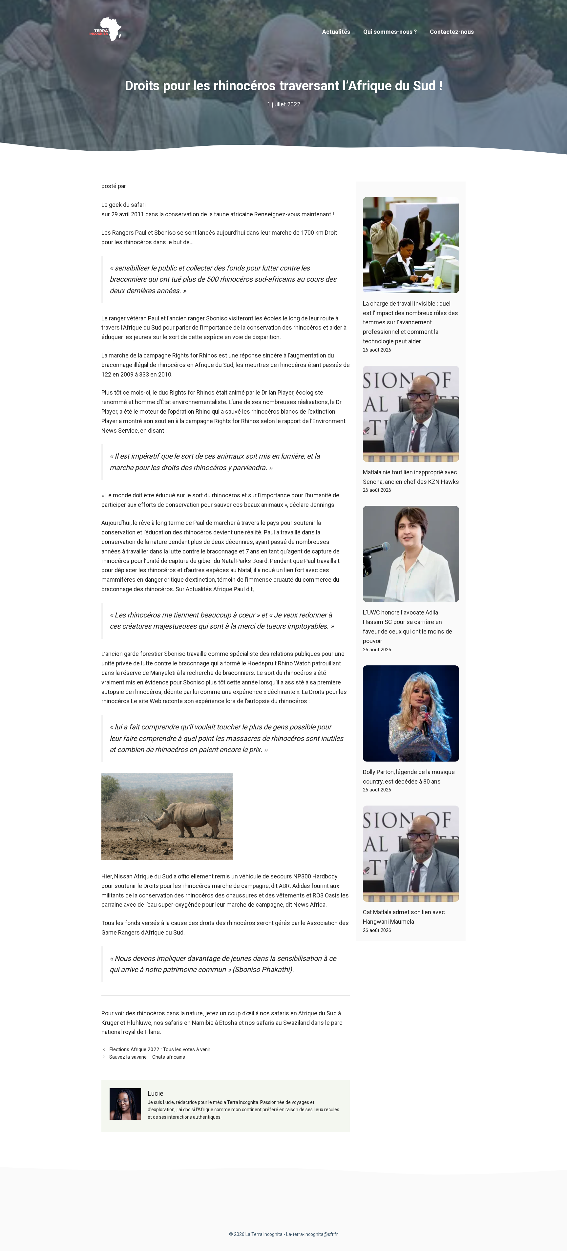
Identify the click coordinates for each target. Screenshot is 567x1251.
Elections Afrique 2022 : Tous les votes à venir (159, 1049)
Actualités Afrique (209, 589)
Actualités (336, 31)
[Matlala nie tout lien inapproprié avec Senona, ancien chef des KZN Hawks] (411, 456)
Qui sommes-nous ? (390, 31)
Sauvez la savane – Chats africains (147, 1057)
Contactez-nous (452, 31)
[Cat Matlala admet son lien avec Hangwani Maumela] (411, 897)
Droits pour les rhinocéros (177, 885)
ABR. (285, 885)
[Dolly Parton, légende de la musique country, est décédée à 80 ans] (411, 756)
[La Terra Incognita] (108, 31)
